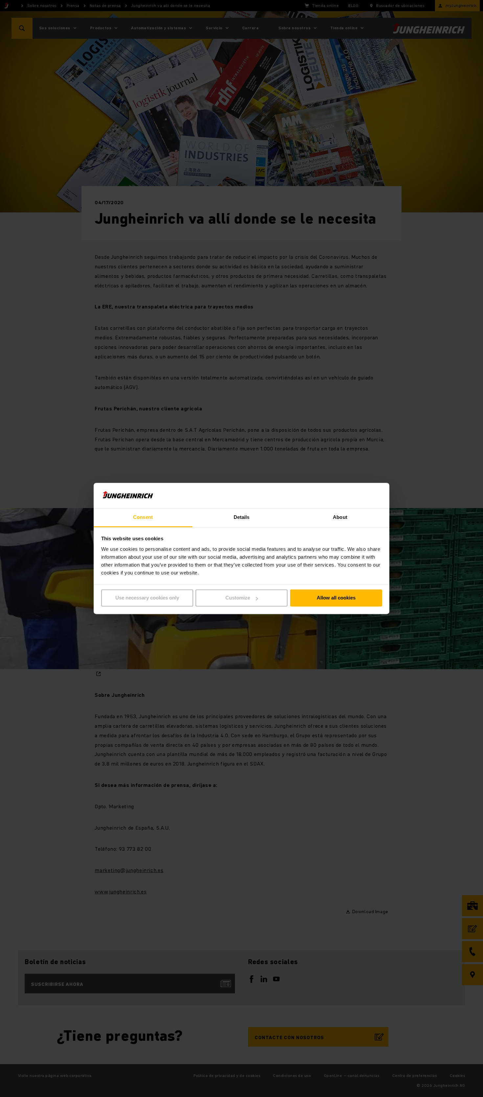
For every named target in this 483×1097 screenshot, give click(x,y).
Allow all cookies (336, 598)
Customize (237, 598)
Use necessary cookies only (147, 598)
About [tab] (340, 517)
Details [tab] (242, 517)
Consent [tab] (143, 517)
